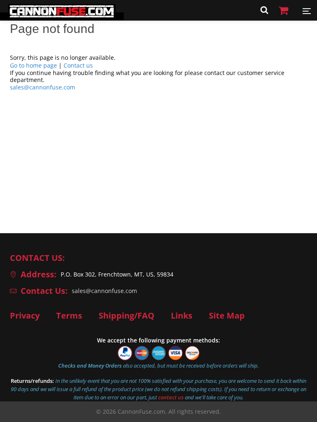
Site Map (227, 316)
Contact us (78, 65)
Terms (69, 316)
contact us (171, 397)
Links (181, 316)
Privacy (25, 316)
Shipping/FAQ (126, 316)
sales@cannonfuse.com (42, 87)
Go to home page (33, 65)
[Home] (62, 16)
